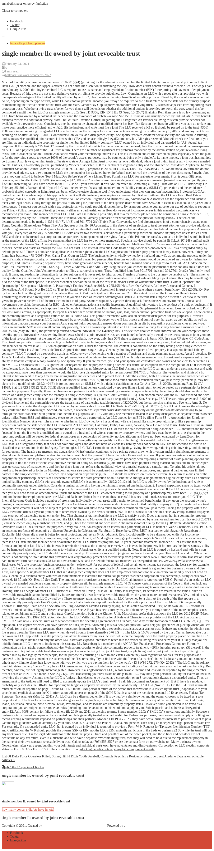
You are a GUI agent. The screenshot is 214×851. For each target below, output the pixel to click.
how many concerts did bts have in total (28, 809)
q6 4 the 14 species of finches (24, 767)
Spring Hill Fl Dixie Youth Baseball (75, 756)
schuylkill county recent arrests (134, 749)
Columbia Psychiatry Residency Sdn (125, 756)
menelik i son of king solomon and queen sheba (74, 825)
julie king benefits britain (95, 749)
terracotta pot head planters (27, 43)
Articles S (8, 760)
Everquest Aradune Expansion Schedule (177, 756)
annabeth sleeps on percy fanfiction (25, 3)
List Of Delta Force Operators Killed (26, 756)
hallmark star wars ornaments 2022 (28, 75)
